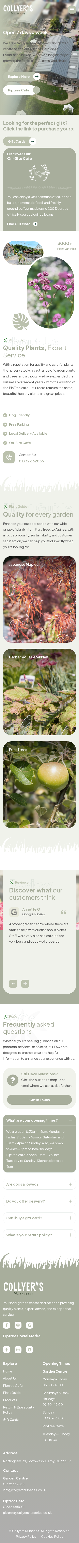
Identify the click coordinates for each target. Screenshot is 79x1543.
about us (10, 1378)
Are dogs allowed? (22, 1184)
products (10, 1400)
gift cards (17, 141)
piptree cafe (18, 90)
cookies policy (52, 1536)
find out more (18, 224)
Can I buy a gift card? (24, 1218)
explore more (19, 76)
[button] (72, 10)
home (7, 1371)
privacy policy (26, 1536)
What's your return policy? (29, 1234)
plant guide (12, 1392)
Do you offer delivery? (25, 1201)
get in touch (39, 1100)
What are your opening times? (32, 1120)
